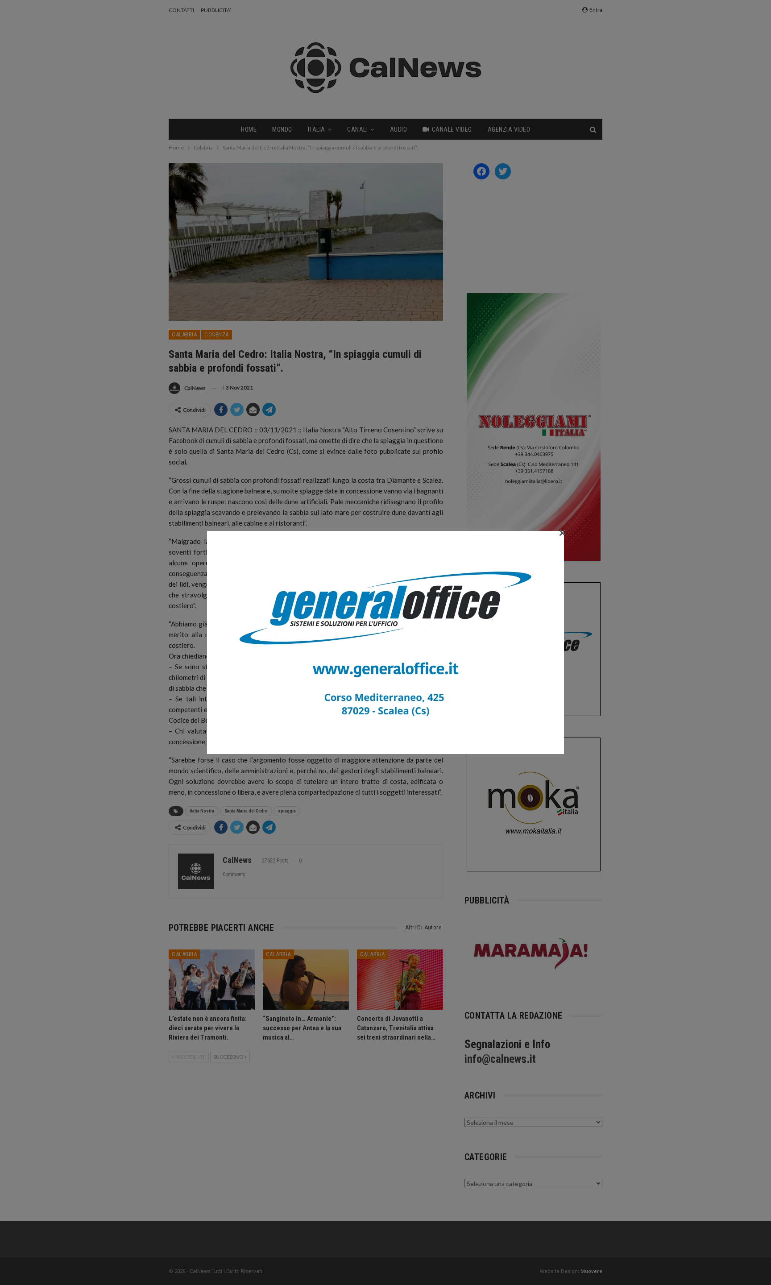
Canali (357, 129)
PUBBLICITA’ (216, 10)
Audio (398, 129)
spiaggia (287, 810)
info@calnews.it (500, 1059)
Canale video (452, 129)
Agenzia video (509, 129)
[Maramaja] (531, 954)
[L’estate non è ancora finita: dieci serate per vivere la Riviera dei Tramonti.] (212, 979)
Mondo (282, 129)
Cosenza (216, 334)
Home (249, 129)
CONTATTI (181, 10)
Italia (316, 129)
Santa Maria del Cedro (246, 810)
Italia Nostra (202, 810)
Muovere (591, 1271)
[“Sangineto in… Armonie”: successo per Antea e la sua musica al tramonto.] (306, 979)
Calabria (184, 334)
